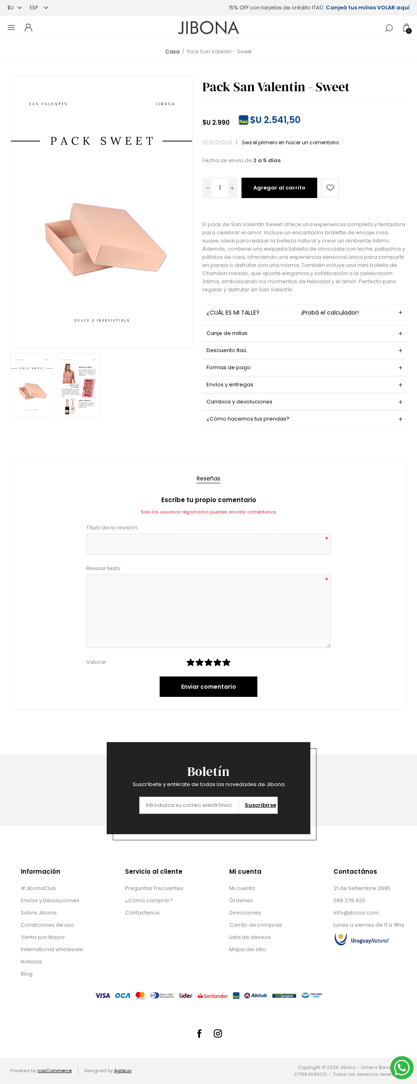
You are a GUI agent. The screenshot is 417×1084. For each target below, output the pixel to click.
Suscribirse (260, 805)
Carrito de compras (255, 925)
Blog (27, 974)
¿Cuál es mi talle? (282, 312)
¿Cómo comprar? (149, 900)
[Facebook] (199, 1033)
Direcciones (245, 913)
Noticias (31, 961)
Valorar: (97, 662)
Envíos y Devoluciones (50, 900)
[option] (32, 385)
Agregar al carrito (279, 188)
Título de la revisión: (112, 527)
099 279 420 (349, 900)
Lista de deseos (250, 937)
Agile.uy (123, 1070)
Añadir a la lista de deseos (330, 188)
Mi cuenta (242, 888)
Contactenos (142, 913)
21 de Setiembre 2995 (362, 888)
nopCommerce (54, 1070)
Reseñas (208, 478)
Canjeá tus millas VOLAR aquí (368, 7)
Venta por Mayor (43, 937)
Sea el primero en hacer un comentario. (291, 142)
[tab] (208, 478)
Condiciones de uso (47, 925)
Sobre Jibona (39, 913)
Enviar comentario (208, 687)
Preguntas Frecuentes (154, 888)
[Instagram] (218, 1033)
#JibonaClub (38, 888)
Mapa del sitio (247, 949)
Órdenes (241, 900)
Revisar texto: (103, 568)
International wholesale (52, 949)
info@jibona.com (356, 913)
